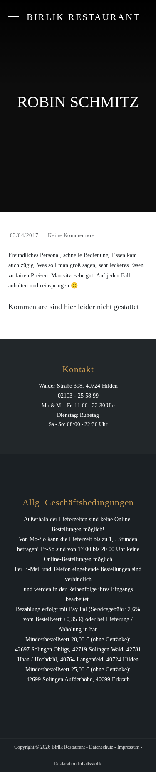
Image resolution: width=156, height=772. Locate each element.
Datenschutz (101, 747)
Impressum (128, 747)
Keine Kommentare (71, 235)
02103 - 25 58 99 (78, 396)
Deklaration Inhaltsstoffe (78, 764)
